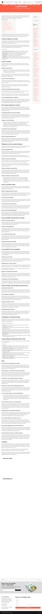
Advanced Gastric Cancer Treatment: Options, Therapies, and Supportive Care (36, 80)
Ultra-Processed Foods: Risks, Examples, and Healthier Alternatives (36, 99)
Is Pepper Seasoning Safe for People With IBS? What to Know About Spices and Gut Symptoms (36, 70)
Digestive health (19, 8)
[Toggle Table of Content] (14, 20)
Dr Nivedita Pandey (27, 8)
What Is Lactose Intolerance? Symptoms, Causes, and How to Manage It (36, 75)
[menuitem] (16, 2)
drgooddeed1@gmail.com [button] (4, 608)
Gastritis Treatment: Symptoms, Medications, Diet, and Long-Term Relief (35, 65)
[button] (16, 489)
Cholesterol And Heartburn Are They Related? (36, 37)
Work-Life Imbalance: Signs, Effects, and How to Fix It (36, 95)
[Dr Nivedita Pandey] (7, 2)
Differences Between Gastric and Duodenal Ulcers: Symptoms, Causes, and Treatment (36, 59)
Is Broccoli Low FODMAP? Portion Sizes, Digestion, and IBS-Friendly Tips (36, 85)
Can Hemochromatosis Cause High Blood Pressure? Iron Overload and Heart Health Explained (35, 90)
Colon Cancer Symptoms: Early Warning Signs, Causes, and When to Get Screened (36, 41)
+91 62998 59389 (3, 605)
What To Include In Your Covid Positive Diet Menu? (36, 29)
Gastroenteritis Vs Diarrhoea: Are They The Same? (36, 45)
